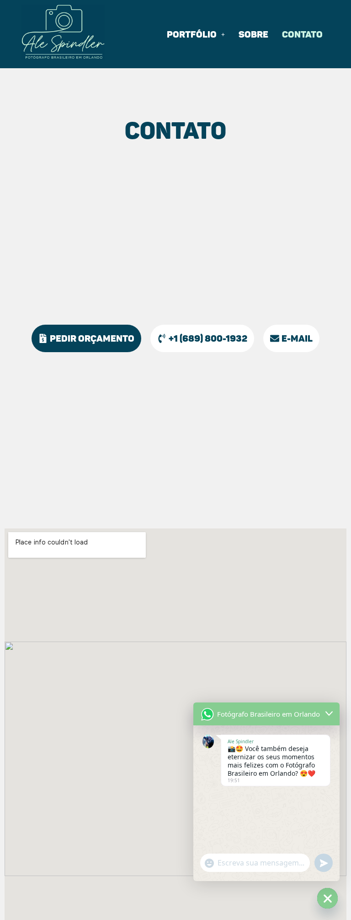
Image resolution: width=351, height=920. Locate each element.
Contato (302, 34)
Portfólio (192, 34)
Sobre (253, 34)
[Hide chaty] (327, 898)
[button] (196, 34)
